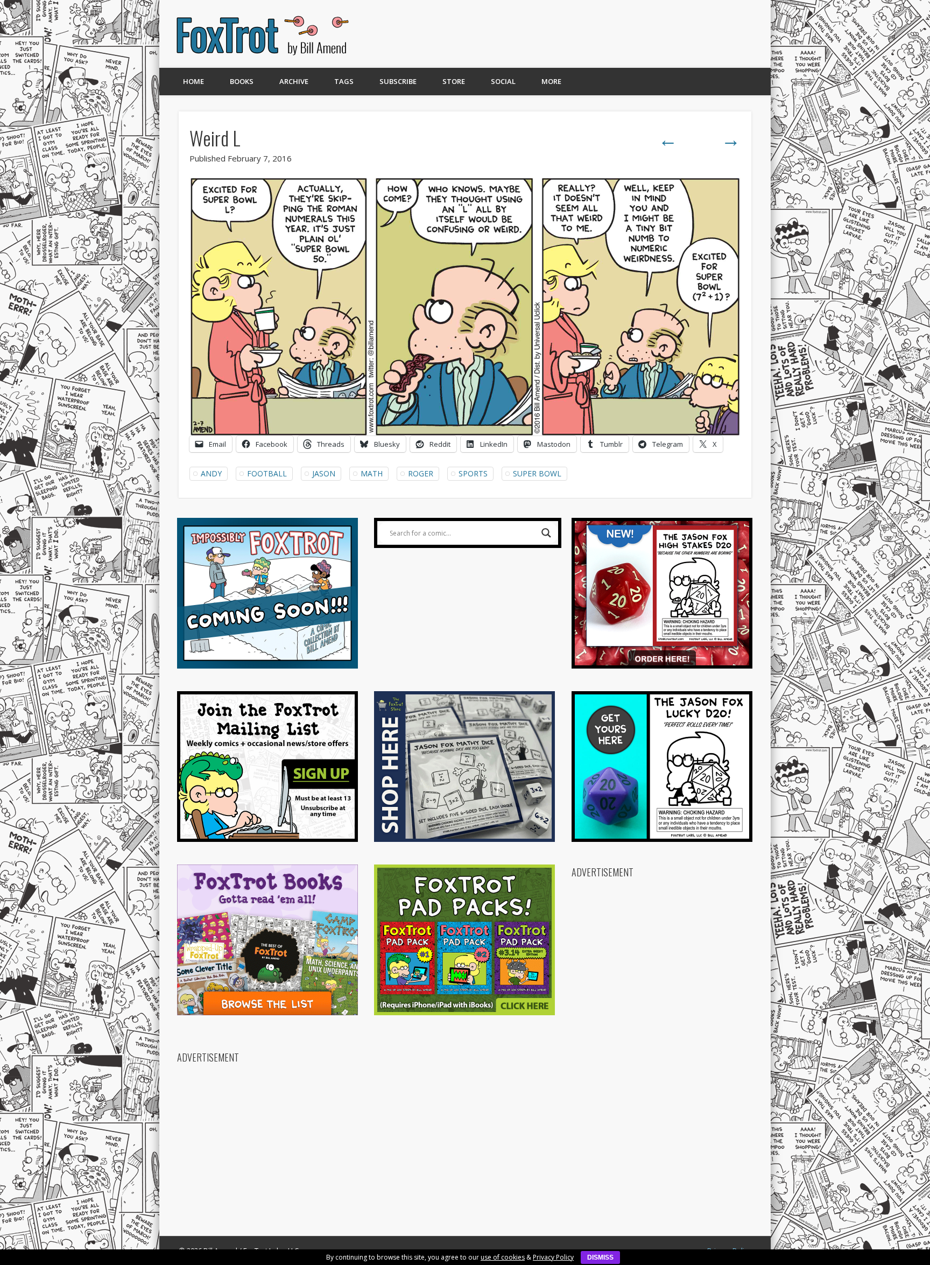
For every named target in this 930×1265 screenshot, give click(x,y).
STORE (453, 81)
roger (420, 473)
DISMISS (600, 1257)
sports (473, 473)
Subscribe (398, 81)
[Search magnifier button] (546, 532)
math (372, 473)
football (267, 473)
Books (241, 81)
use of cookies (503, 1257)
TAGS (344, 81)
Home (193, 81)
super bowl (537, 473)
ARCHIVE (293, 81)
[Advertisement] (560, 34)
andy (211, 473)
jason (323, 473)
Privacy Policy (553, 1257)
